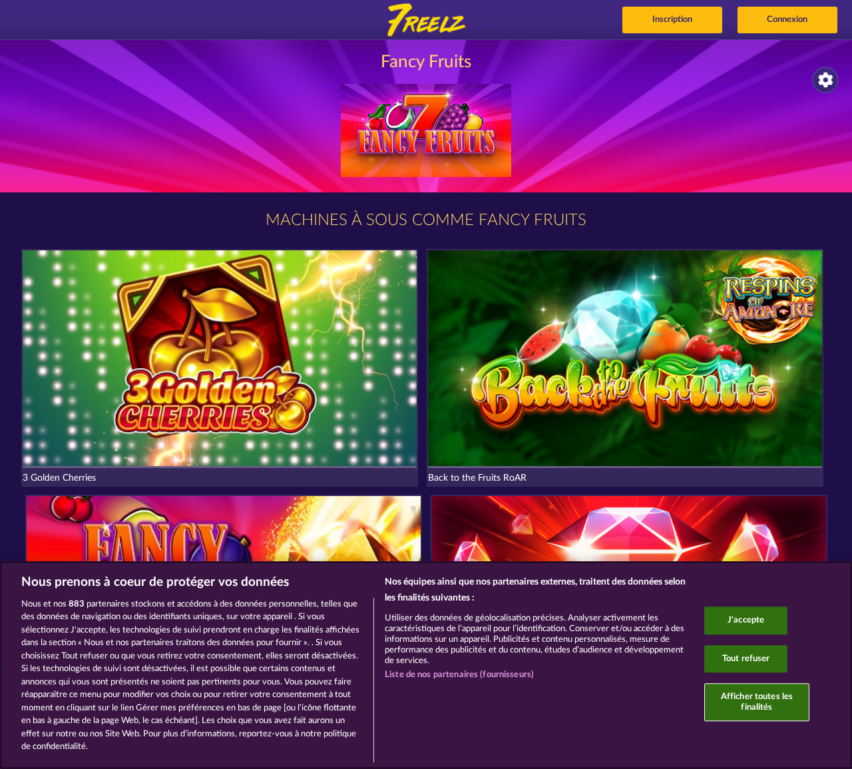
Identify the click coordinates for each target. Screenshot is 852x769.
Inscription (672, 19)
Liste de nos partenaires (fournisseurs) (459, 674)
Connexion (787, 19)
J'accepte (746, 620)
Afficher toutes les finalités (757, 702)
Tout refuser (746, 658)
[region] (426, 665)
